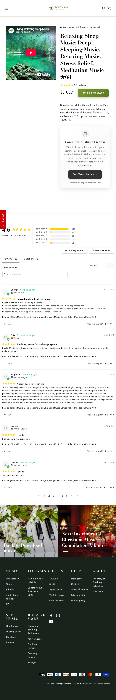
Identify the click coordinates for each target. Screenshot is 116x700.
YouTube (53, 578)
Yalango (32, 662)
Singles (9, 584)
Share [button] (9, 324)
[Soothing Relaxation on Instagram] (58, 615)
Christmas (11, 637)
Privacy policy (78, 595)
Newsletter (98, 591)
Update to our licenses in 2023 (35, 591)
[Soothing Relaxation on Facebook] (51, 615)
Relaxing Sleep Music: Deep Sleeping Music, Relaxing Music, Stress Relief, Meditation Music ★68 (49, 317)
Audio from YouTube (12, 596)
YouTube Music (57, 595)
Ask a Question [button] (76, 250)
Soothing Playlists (32, 646)
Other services (56, 600)
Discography (12, 578)
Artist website (35, 638)
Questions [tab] (29, 258)
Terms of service (79, 589)
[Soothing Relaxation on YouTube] (51, 622)
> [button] (77, 495)
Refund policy (78, 600)
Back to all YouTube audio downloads (81, 27)
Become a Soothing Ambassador (34, 629)
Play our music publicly (35, 580)
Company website (32, 655)
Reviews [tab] (8, 258)
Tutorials (10, 642)
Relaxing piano (13, 631)
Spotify (52, 584)
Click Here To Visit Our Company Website (93, 683)
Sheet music (12, 626)
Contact (75, 584)
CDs (8, 604)
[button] (106, 324)
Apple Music (55, 589)
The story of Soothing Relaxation (99, 582)
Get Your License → (85, 174)
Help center (77, 578)
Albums (10, 589)
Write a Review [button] (103, 250)
